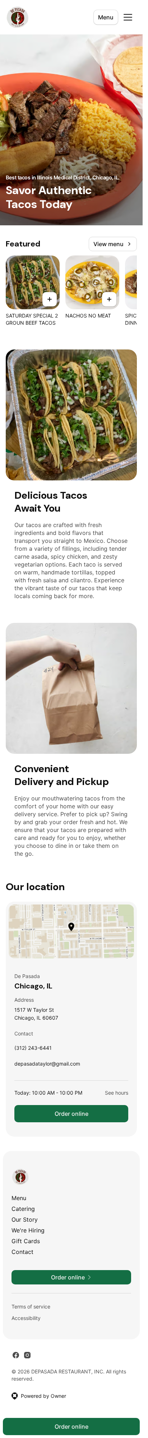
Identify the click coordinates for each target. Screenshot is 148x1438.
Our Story (24, 1219)
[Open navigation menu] (128, 17)
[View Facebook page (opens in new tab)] (15, 1355)
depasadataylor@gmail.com (47, 1065)
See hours (116, 1093)
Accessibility (26, 1318)
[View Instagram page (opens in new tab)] (27, 1355)
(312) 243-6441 (33, 1049)
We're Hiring (28, 1230)
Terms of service (30, 1306)
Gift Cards (25, 1241)
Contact (22, 1251)
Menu (106, 17)
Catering (23, 1208)
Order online (71, 1113)
